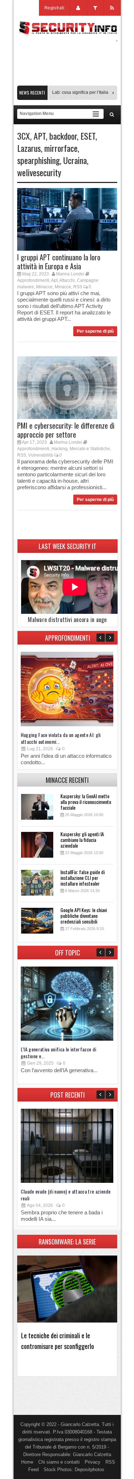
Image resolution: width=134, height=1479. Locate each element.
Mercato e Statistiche (90, 448)
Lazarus (29, 147)
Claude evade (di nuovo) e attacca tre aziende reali (66, 1194)
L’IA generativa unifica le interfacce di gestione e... (58, 1052)
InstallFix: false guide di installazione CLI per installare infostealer (82, 877)
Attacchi (67, 280)
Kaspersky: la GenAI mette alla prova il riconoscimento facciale (85, 801)
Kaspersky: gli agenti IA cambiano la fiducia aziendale (82, 839)
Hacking (59, 448)
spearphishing (38, 160)
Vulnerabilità (40, 455)
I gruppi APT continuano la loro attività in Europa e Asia (58, 261)
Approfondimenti (33, 280)
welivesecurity (39, 172)
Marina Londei (70, 273)
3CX (23, 135)
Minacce (44, 286)
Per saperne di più (95, 331)
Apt (54, 280)
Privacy (92, 1462)
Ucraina (75, 160)
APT (40, 135)
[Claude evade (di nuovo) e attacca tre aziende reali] (67, 1181)
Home (27, 1462)
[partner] (67, 82)
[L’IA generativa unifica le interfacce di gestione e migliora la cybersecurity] (67, 1039)
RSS (77, 286)
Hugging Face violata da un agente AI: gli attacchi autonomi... (61, 738)
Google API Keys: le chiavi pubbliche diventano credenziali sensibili (83, 915)
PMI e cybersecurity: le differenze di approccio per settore (65, 430)
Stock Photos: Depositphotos (74, 1469)
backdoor (63, 135)
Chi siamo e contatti (59, 1462)
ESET (87, 135)
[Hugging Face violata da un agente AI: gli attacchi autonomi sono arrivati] (67, 724)
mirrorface (61, 147)
